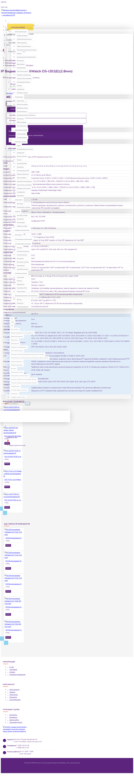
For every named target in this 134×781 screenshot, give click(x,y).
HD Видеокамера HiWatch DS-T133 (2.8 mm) (14, 584)
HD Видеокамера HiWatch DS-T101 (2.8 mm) (14, 538)
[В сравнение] (13, 423)
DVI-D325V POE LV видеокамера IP (13, 456)
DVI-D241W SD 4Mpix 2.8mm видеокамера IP (13, 436)
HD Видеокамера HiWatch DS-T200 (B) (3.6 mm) (14, 630)
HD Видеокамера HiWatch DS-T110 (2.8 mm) (14, 561)
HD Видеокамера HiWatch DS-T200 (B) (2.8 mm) (14, 607)
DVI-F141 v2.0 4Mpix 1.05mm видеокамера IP (13, 479)
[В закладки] (7, 423)
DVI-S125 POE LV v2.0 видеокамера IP (13, 500)
